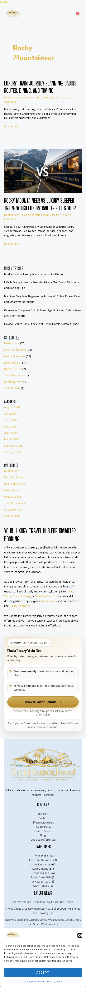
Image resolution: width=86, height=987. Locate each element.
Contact (43, 818)
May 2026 (10, 426)
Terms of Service (43, 831)
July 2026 (10, 413)
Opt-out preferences (33, 981)
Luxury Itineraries (31, 97)
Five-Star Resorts (15, 349)
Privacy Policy (54, 981)
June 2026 (10, 420)
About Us (43, 814)
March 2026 (11, 439)
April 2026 (10, 432)
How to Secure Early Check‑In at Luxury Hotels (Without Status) (42, 324)
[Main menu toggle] (77, 13)
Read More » (12, 126)
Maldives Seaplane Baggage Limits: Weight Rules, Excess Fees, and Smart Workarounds (43, 922)
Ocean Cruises (13, 369)
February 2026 (13, 445)
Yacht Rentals (12, 388)
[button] (80, 935)
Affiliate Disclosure (43, 822)
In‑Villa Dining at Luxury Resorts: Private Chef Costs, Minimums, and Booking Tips (43, 911)
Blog (43, 835)
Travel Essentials (14, 375)
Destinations (12, 97)
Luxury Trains (51, 97)
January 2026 (12, 452)
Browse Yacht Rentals (43, 702)
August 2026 (12, 407)
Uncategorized (13, 382)
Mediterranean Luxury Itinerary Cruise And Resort (34, 274)
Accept (43, 972)
